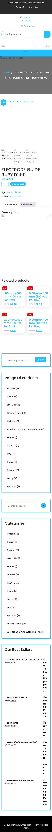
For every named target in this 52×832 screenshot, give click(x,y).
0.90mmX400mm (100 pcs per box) (38, 323)
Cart (48, 46)
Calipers (11, 421)
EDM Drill (16, 196)
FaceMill (11, 388)
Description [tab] (11, 204)
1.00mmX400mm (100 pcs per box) (13, 297)
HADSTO (11, 445)
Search (47, 34)
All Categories (28, 26)
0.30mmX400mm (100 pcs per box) (13, 323)
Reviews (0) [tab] (27, 204)
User (4, 46)
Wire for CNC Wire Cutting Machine (24, 429)
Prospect (11, 486)
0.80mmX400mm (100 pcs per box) (38, 297)
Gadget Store (29, 824)
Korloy (10, 478)
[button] (4, 217)
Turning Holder (14, 413)
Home (6, 72)
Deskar (10, 470)
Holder (10, 396)
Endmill (10, 437)
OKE (9, 453)
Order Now (33, 7)
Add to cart (18, 184)
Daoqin (10, 462)
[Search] (43, 505)
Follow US (20, 7)
